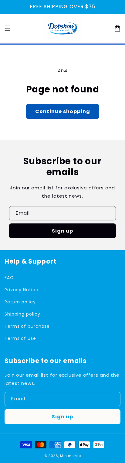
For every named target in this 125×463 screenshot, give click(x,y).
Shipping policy (22, 314)
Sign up (62, 230)
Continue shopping (62, 111)
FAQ (9, 278)
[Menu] (7, 28)
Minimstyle (70, 455)
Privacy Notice (22, 290)
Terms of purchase (27, 326)
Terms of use (20, 338)
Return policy (20, 302)
